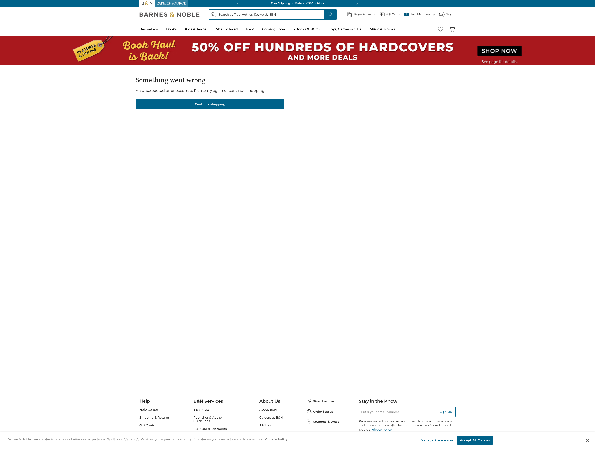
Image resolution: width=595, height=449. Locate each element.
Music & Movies (382, 29)
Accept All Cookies (475, 440)
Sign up (446, 412)
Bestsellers (148, 29)
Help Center (148, 409)
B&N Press (201, 409)
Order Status (323, 411)
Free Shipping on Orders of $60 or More (297, 3)
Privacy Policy (381, 429)
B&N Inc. (266, 425)
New (250, 29)
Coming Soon (273, 29)
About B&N (268, 409)
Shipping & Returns (154, 417)
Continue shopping (210, 104)
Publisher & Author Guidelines (208, 419)
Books (171, 29)
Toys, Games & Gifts (345, 29)
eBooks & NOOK (307, 29)
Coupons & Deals (326, 421)
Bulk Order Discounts (210, 429)
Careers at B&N (271, 417)
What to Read (226, 29)
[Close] (587, 440)
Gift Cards (147, 425)
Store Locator (323, 401)
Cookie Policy (276, 439)
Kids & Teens (195, 29)
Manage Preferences (437, 440)
